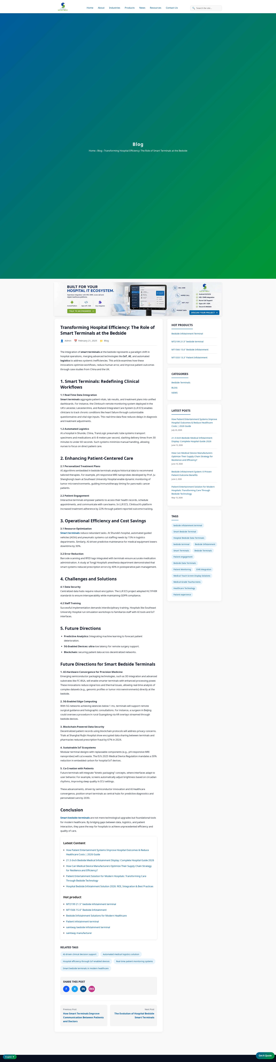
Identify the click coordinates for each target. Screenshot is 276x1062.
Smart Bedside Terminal (185, 531)
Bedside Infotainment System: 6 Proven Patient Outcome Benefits (191, 473)
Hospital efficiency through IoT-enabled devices (86, 961)
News (142, 7)
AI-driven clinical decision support (79, 954)
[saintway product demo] (138, 299)
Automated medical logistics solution (121, 954)
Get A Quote (265, 1055)
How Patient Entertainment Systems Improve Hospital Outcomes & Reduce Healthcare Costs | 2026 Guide (194, 423)
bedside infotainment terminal (188, 525)
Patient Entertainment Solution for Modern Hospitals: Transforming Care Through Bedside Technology (193, 490)
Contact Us (172, 7)
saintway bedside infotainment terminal (88, 927)
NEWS (174, 392)
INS (91, 989)
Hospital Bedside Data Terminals (189, 538)
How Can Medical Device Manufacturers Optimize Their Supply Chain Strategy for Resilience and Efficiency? (192, 456)
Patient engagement (183, 556)
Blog (106, 340)
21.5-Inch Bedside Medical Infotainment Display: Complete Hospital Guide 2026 (110, 860)
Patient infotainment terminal (82, 921)
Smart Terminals (181, 550)
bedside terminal (181, 544)
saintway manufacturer (79, 933)
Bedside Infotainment (205, 544)
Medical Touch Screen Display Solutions (192, 575)
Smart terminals (70, 533)
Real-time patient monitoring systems (134, 961)
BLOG (174, 387)
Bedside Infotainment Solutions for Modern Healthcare (96, 915)
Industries (114, 7)
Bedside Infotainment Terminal (187, 333)
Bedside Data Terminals (185, 563)
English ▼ (9, 1057)
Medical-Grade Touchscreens (187, 582)
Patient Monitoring (182, 569)
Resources (155, 7)
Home (90, 7)
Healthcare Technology (184, 588)
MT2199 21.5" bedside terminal (187, 341)
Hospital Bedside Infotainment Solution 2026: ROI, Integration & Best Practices (109, 886)
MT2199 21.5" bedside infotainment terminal (91, 904)
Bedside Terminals (180, 382)
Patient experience (182, 594)
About (101, 7)
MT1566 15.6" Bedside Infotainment (86, 909)
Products (130, 7)
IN (83, 989)
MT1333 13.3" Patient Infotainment (189, 357)
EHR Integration (203, 569)
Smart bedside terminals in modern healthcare (86, 968)
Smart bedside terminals (75, 817)
